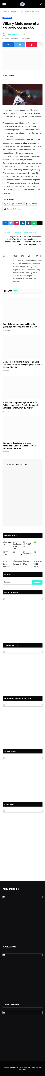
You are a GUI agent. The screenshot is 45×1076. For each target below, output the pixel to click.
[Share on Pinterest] (31, 44)
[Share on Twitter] (19, 44)
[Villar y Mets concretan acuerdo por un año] (22, 60)
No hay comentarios (11, 38)
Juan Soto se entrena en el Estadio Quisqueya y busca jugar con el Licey (19, 325)
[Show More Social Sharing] (40, 44)
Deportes (7, 18)
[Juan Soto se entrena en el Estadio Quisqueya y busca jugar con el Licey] (22, 309)
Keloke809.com (15, 1067)
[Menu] (4, 4)
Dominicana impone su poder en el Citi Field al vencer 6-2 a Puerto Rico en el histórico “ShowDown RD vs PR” (20, 405)
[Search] (41, 4)
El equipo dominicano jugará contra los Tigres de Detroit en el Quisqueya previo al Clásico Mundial (22, 364)
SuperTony (15, 34)
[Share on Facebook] (8, 44)
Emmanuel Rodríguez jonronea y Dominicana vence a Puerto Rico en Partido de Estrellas (19, 446)
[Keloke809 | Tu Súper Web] (22, 4)
